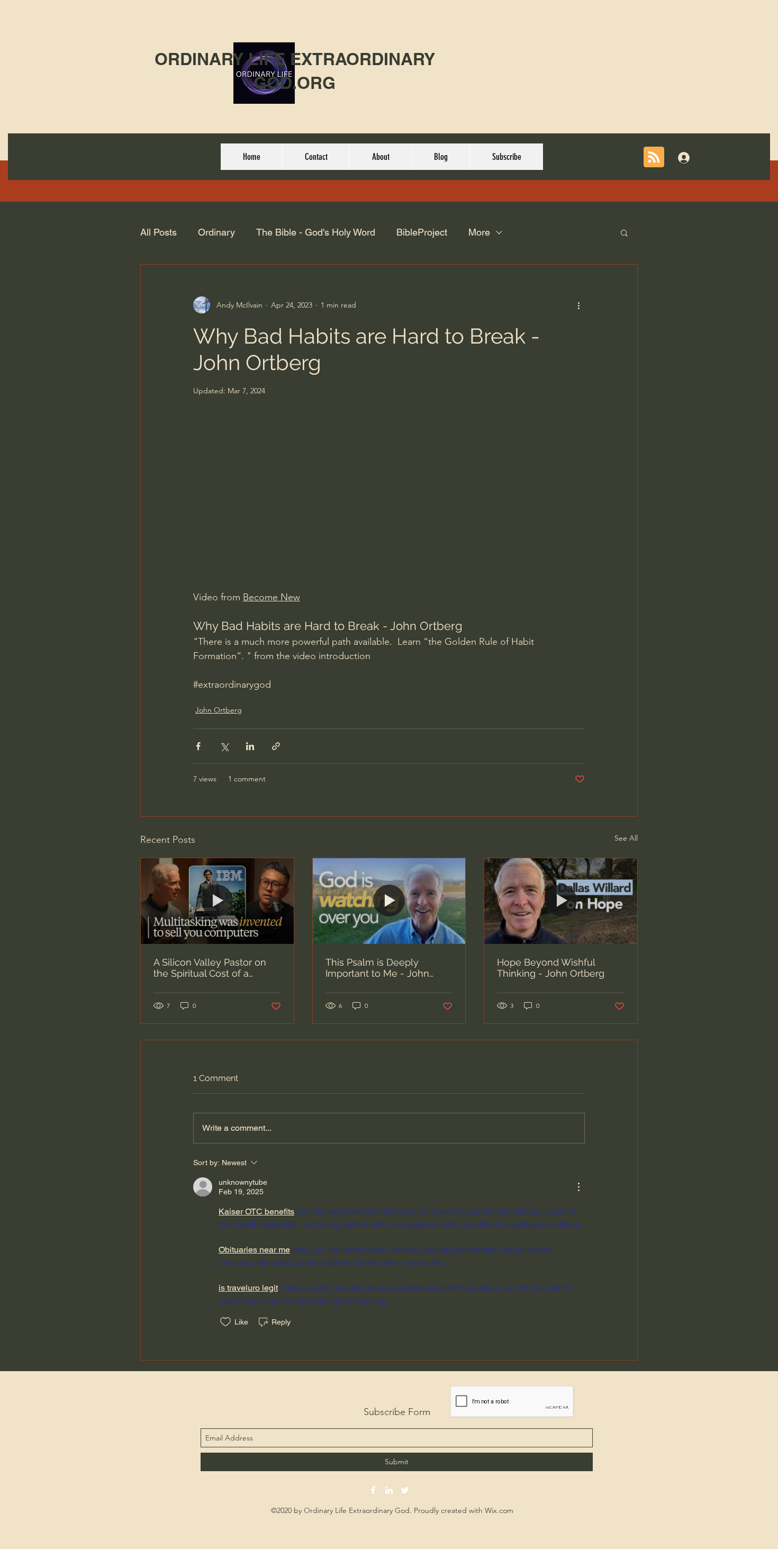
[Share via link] (276, 746)
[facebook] (373, 1490)
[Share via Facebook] (198, 746)
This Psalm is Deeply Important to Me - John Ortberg (377, 968)
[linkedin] (389, 1490)
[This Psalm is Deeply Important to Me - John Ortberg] (389, 901)
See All (626, 838)
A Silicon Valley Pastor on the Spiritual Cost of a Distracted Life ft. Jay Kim (210, 968)
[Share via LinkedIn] (250, 746)
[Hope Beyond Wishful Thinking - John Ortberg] (560, 901)
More (479, 232)
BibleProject (421, 232)
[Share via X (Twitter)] (224, 746)
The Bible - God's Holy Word (315, 232)
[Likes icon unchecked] (225, 1322)
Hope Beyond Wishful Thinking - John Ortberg (550, 968)
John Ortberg (218, 710)
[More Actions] (578, 1187)
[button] (624, 232)
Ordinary (216, 232)
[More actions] (578, 305)
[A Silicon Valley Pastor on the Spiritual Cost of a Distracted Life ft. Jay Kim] (217, 901)
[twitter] (405, 1490)
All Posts (158, 232)
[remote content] (389, 505)
